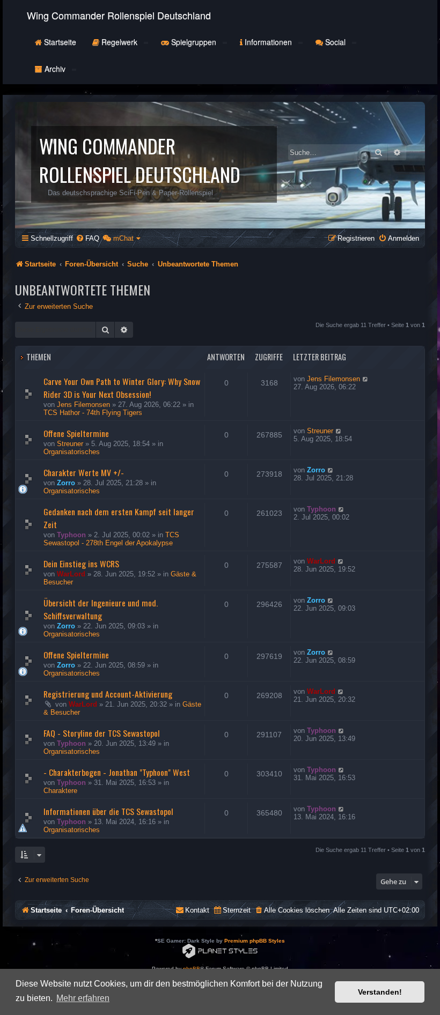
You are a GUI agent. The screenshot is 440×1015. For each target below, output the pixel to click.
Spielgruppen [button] (193, 41)
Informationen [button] (268, 41)
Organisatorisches (71, 452)
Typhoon (71, 535)
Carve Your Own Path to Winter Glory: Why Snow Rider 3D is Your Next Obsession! (121, 388)
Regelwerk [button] (119, 41)
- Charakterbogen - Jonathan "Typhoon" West (116, 772)
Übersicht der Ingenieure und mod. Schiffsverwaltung (100, 609)
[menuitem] (87, 238)
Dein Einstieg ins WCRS (81, 563)
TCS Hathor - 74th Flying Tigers (92, 413)
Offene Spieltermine (76, 433)
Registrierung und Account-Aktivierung (107, 693)
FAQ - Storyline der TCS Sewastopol (101, 733)
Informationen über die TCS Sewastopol (108, 811)
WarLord (71, 574)
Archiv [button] (55, 68)
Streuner (70, 444)
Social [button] (335, 41)
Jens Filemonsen (83, 405)
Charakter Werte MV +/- (83, 472)
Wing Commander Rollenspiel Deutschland (119, 15)
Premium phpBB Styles (254, 941)
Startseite (59, 41)
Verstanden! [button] (380, 992)
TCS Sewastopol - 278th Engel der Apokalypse (111, 539)
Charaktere (60, 791)
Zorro (66, 483)
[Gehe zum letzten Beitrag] (365, 379)
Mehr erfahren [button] (82, 998)
